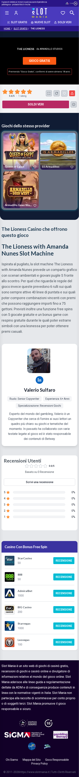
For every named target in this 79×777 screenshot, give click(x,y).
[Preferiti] (63, 13)
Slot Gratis (20, 28)
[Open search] (72, 13)
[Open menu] (7, 13)
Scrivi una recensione (39, 482)
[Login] (16, 13)
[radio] (5, 91)
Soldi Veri (36, 104)
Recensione (64, 560)
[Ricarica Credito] (56, 93)
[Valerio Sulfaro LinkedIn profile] (39, 380)
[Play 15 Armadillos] (58, 151)
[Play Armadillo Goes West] (21, 189)
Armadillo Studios (51, 49)
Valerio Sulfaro (39, 390)
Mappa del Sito (32, 759)
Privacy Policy (39, 763)
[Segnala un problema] (72, 93)
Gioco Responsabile (57, 759)
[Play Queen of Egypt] (21, 151)
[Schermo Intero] (49, 93)
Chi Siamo (12, 759)
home (7, 28)
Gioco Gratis (39, 61)
